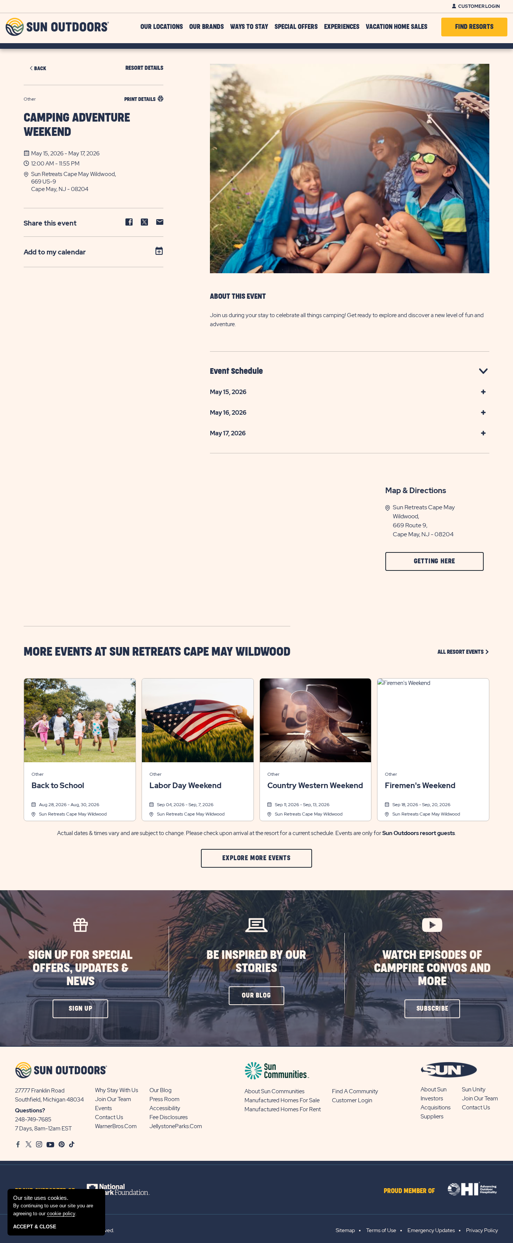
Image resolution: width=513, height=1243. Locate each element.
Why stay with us (116, 1090)
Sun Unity (474, 1089)
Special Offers (296, 27)
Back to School (58, 785)
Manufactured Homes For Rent (282, 1109)
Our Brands (206, 27)
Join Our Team (113, 1099)
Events (103, 1108)
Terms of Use (381, 1230)
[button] (97, 181)
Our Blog (160, 1090)
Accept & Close (34, 1226)
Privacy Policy (482, 1230)
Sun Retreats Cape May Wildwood (73, 814)
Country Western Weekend (315, 785)
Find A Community (355, 1091)
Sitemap (345, 1230)
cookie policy (61, 1213)
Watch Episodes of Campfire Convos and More (432, 968)
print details (139, 99)
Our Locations (161, 27)
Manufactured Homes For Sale (282, 1100)
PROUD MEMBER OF (409, 1191)
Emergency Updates (431, 1230)
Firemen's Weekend (420, 785)
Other (38, 774)
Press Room (164, 1099)
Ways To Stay (249, 27)
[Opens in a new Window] (125, 1189)
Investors (432, 1098)
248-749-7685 (33, 1119)
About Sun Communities (274, 1091)
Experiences (341, 27)
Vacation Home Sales (396, 27)
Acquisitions (436, 1107)
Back (40, 68)
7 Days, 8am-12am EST (43, 1128)
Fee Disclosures (168, 1117)
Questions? (30, 1110)
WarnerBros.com (116, 1126)
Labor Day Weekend (185, 785)
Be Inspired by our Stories (256, 962)
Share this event (50, 223)
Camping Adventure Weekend (77, 125)
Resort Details (144, 68)
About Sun (434, 1089)
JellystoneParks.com (175, 1126)
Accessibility (164, 1108)
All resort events (463, 652)
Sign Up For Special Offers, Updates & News (80, 968)
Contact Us (109, 1117)
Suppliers (432, 1116)
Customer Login (479, 6)
